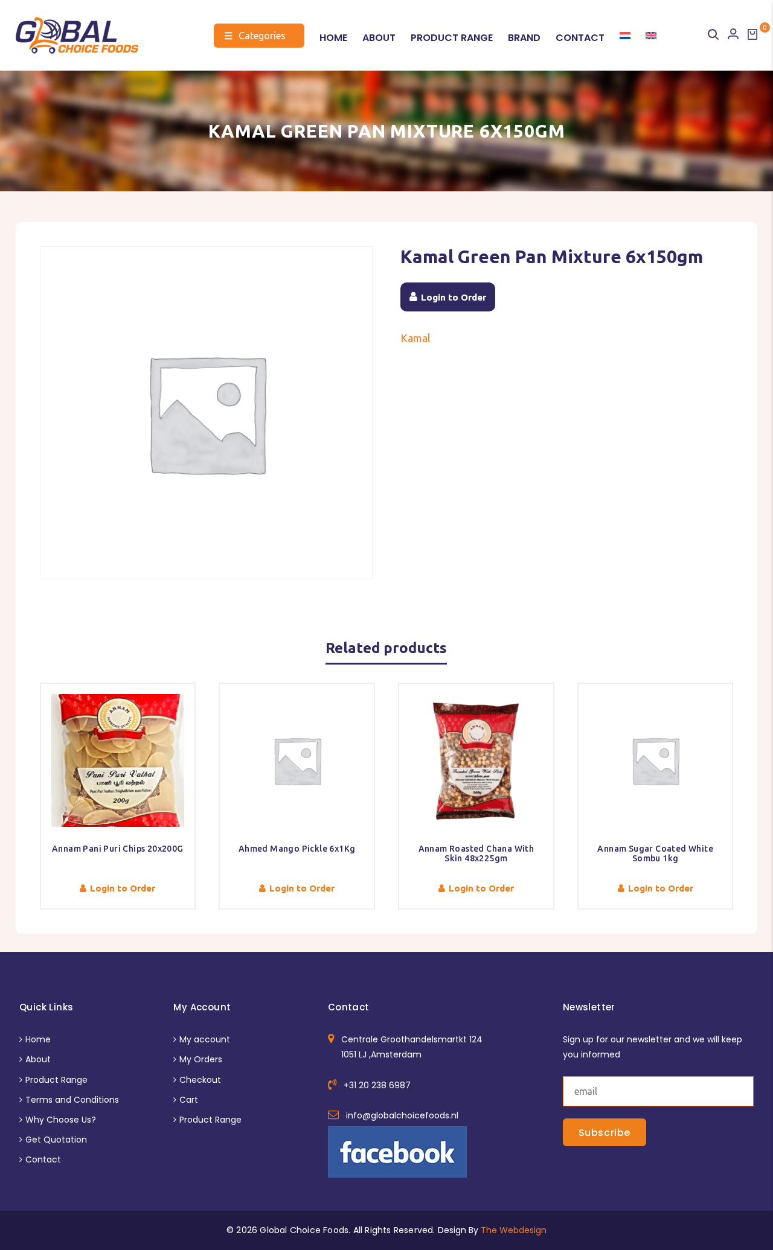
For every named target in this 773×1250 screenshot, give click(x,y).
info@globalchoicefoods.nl (402, 1115)
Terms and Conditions (72, 1100)
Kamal (415, 338)
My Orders (200, 1059)
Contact (580, 37)
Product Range (452, 37)
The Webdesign (514, 1230)
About (379, 37)
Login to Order (453, 297)
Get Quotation (56, 1140)
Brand (524, 37)
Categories (255, 35)
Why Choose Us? (60, 1120)
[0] (752, 34)
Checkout (200, 1080)
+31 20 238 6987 (377, 1085)
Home (333, 37)
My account (204, 1039)
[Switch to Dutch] (625, 35)
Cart (188, 1100)
